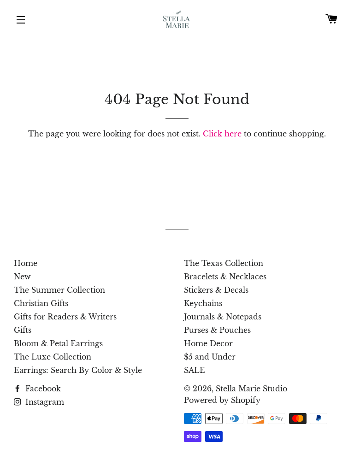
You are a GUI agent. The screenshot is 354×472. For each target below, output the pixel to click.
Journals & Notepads (222, 316)
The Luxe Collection (52, 356)
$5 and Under (210, 356)
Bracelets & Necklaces (225, 276)
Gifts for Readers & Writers (65, 316)
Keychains (203, 303)
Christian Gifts (41, 303)
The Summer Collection (59, 290)
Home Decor (208, 343)
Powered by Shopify (222, 400)
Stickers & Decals (216, 290)
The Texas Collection (223, 263)
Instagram (43, 402)
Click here (222, 133)
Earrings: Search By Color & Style (78, 370)
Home (25, 263)
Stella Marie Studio (251, 388)
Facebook (42, 388)
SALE (194, 370)
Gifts (22, 330)
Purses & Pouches (217, 330)
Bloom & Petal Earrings (58, 343)
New (22, 276)
